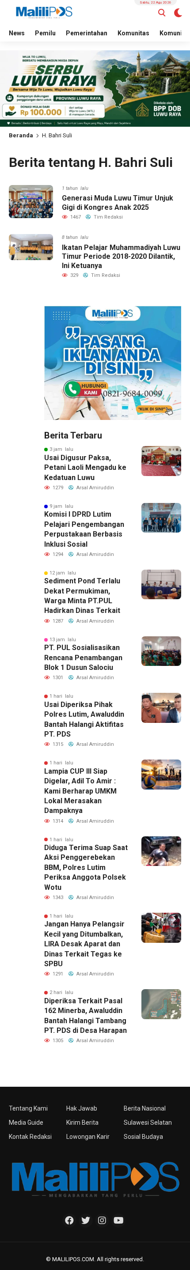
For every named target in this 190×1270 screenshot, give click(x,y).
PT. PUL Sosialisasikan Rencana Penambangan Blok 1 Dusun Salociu (83, 657)
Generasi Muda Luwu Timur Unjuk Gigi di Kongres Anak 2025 (117, 203)
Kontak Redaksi (30, 1136)
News (17, 33)
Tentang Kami (28, 1108)
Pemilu (45, 33)
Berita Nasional (145, 1108)
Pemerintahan (86, 33)
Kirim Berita (82, 1122)
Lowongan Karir (88, 1136)
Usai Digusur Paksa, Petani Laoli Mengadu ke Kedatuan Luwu (85, 468)
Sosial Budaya (143, 1136)
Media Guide (26, 1122)
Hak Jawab (81, 1108)
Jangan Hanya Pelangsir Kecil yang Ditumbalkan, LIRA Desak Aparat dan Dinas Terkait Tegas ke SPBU (84, 944)
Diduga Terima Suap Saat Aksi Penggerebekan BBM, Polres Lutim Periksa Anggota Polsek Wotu (86, 867)
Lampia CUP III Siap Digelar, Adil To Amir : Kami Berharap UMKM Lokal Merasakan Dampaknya (80, 791)
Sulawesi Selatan (148, 1122)
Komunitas (133, 33)
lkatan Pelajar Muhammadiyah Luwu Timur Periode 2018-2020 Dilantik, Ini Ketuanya (121, 256)
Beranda (21, 135)
